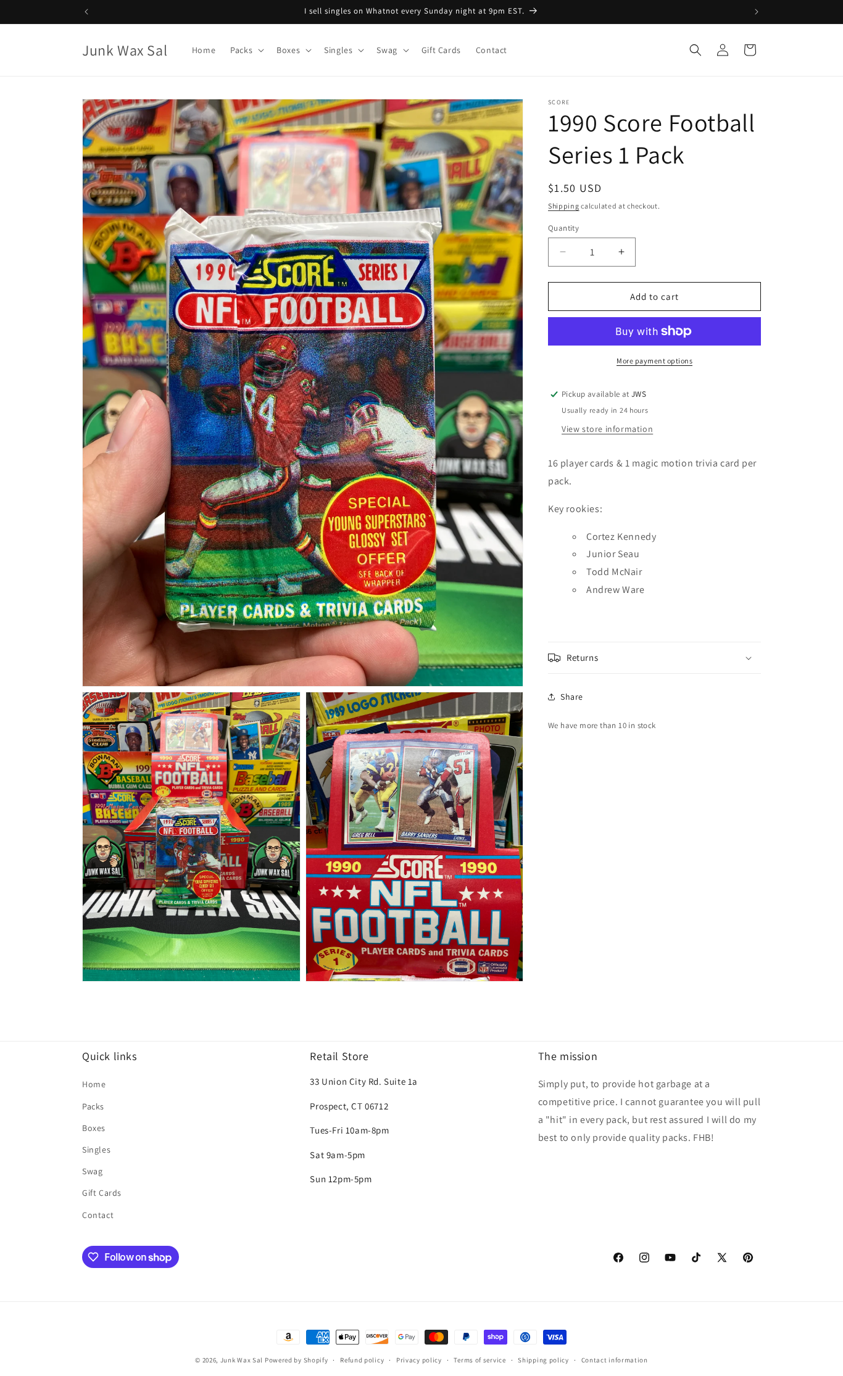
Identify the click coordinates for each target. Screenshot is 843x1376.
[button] (246, 50)
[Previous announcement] (86, 11)
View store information (607, 428)
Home (94, 1084)
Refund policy (362, 1360)
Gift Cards (102, 1193)
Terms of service (479, 1360)
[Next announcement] (756, 11)
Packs (93, 1106)
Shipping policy (543, 1360)
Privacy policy (419, 1360)
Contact (98, 1215)
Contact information (614, 1360)
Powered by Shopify (296, 1360)
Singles (96, 1149)
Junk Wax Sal (241, 1360)
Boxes (94, 1128)
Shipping (563, 205)
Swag (92, 1171)
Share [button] (571, 696)
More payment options (654, 360)
